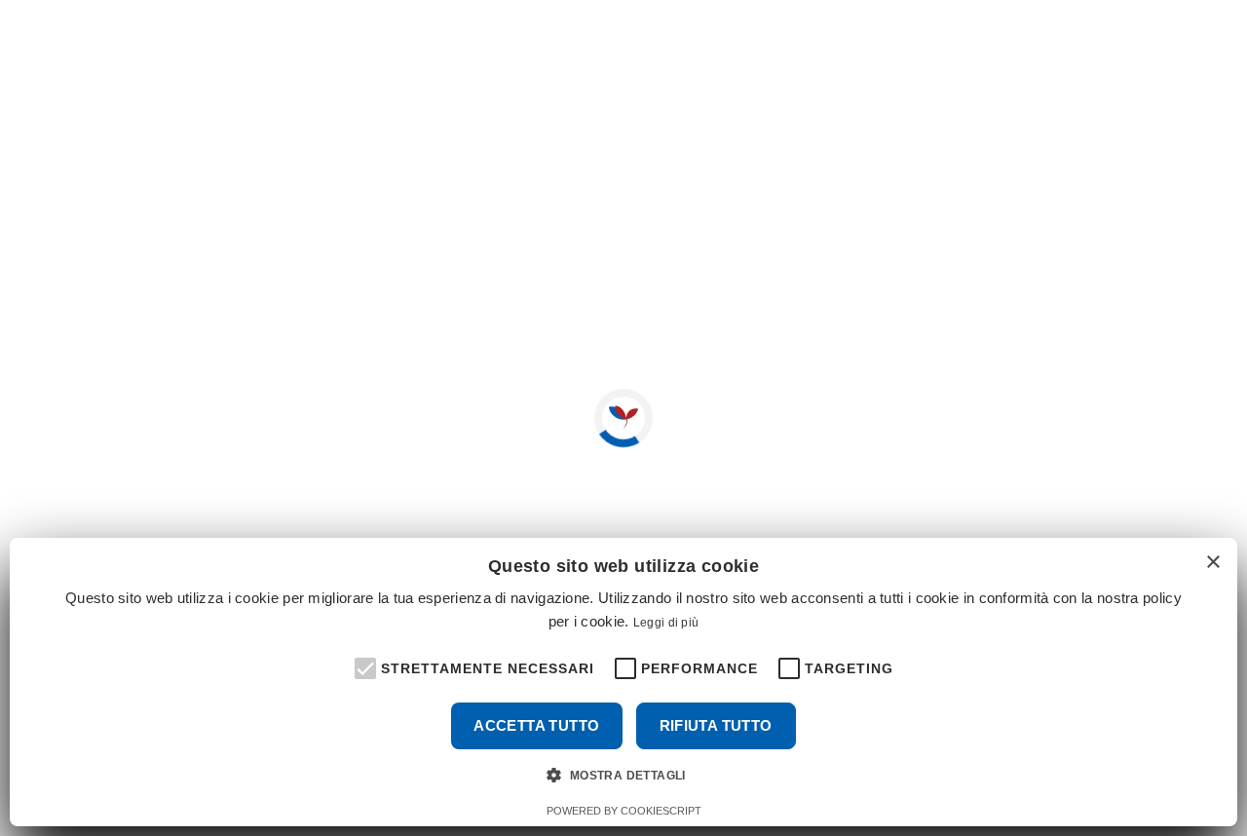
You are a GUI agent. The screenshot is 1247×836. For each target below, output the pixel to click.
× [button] (1212, 562)
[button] (363, 666)
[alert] (623, 682)
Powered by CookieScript (624, 811)
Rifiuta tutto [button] (716, 725)
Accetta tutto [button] (536, 725)
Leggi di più (666, 622)
